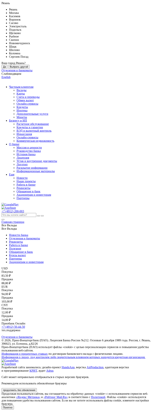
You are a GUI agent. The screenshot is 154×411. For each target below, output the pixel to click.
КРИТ (33, 370)
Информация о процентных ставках (25, 353)
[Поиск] (42, 215)
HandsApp (68, 367)
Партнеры (23, 198)
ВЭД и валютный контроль (34, 130)
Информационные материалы (36, 171)
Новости (22, 177)
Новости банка (18, 235)
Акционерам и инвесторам (34, 194)
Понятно (7, 407)
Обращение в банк (28, 191)
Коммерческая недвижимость (35, 140)
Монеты (22, 117)
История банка (26, 154)
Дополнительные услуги (32, 113)
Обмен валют (25, 100)
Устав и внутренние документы (37, 161)
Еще (11, 174)
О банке (14, 144)
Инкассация (24, 134)
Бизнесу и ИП (18, 120)
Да (4, 66)
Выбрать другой (19, 66)
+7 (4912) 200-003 (13, 211)
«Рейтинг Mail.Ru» (56, 397)
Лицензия (23, 157)
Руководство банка (29, 150)
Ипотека (22, 110)
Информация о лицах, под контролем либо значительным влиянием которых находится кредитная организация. (73, 357)
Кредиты (22, 107)
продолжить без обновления (19, 390)
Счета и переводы (28, 97)
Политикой (98, 397)
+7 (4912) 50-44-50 (13, 326)
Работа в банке (26, 184)
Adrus (50, 370)
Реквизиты (23, 188)
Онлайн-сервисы (27, 103)
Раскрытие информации (32, 167)
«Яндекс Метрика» (28, 397)
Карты (21, 93)
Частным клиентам (21, 86)
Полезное (15, 248)
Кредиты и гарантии (30, 127)
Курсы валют (17, 255)
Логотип (22, 164)
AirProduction (95, 367)
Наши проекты (26, 181)
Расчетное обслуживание (33, 124)
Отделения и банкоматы (24, 238)
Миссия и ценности (29, 147)
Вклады (21, 90)
